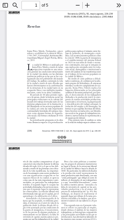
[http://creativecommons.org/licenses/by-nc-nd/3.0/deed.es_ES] (14, 141)
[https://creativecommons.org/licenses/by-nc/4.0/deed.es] (62, 139)
